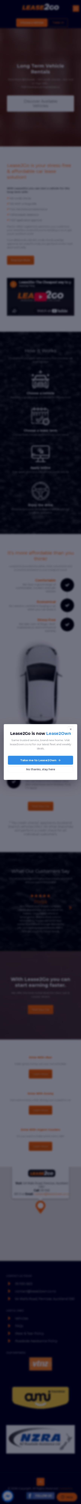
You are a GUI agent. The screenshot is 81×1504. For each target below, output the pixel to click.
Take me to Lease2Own (38, 760)
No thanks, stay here (40, 769)
